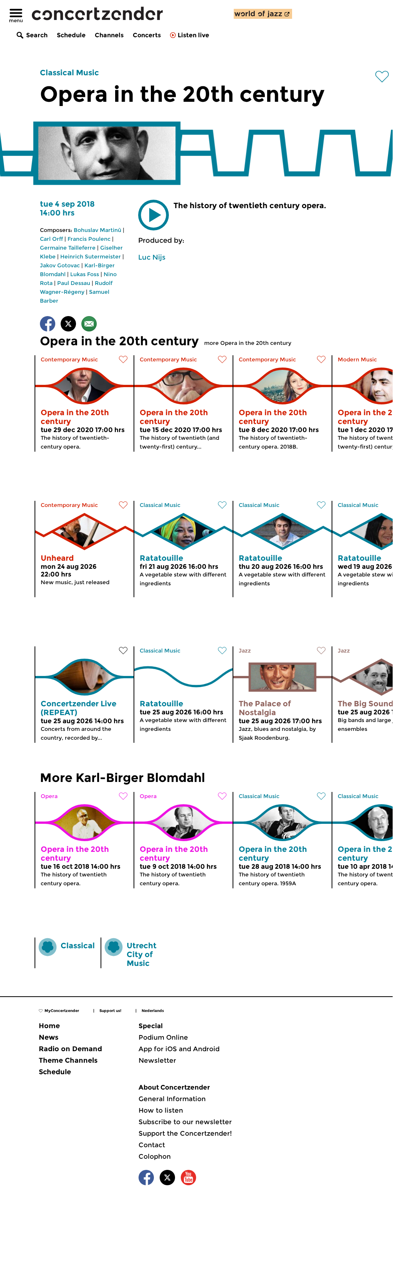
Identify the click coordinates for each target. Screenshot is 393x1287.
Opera (49, 796)
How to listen (161, 1110)
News (48, 1037)
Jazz (245, 650)
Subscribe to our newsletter (185, 1122)
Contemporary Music (69, 359)
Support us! (110, 1010)
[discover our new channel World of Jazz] (263, 14)
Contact (152, 1145)
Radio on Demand (70, 1049)
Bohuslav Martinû (97, 230)
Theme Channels (68, 1060)
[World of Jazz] (263, 14)
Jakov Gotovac (60, 265)
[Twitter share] (68, 325)
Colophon (155, 1156)
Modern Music (357, 359)
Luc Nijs (151, 257)
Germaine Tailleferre (68, 247)
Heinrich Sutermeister (90, 256)
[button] (153, 215)
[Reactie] (89, 325)
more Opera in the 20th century (247, 343)
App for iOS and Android (179, 1049)
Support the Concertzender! (185, 1133)
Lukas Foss (84, 274)
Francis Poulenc (89, 238)
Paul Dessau (73, 283)
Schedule (71, 35)
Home (49, 1026)
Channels (109, 35)
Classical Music (69, 72)
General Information (172, 1099)
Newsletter (157, 1060)
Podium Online (163, 1037)
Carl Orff (51, 238)
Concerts (147, 35)
